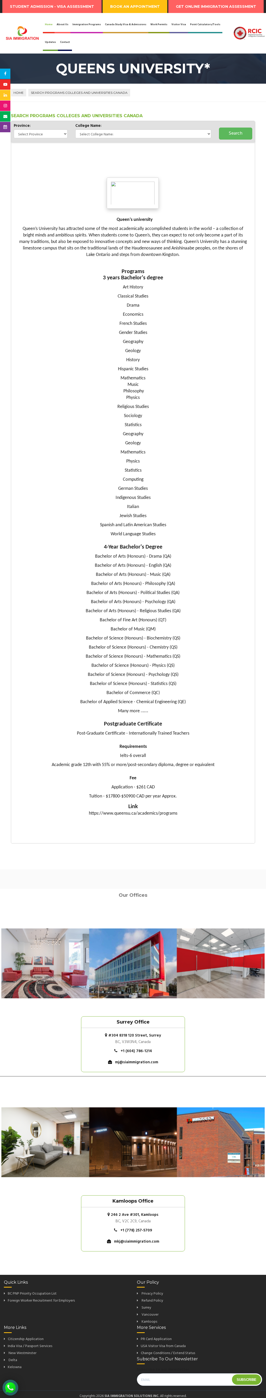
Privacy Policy (152, 1294)
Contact (65, 42)
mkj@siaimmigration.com (136, 1241)
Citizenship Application (26, 1339)
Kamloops (149, 1322)
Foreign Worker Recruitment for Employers (41, 1301)
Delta (12, 1360)
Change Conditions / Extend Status (168, 1353)
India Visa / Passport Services (30, 1346)
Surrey (146, 1308)
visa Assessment (52, 6)
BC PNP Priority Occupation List (32, 1294)
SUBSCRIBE (246, 1380)
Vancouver (149, 1315)
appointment (135, 6)
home (19, 93)
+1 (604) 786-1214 (136, 1051)
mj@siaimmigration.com (136, 1062)
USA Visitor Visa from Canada (163, 1346)
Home (48, 24)
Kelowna (15, 1367)
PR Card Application (156, 1339)
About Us (62, 24)
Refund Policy (152, 1301)
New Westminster (22, 1353)
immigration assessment (216, 6)
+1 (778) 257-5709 (136, 1230)
